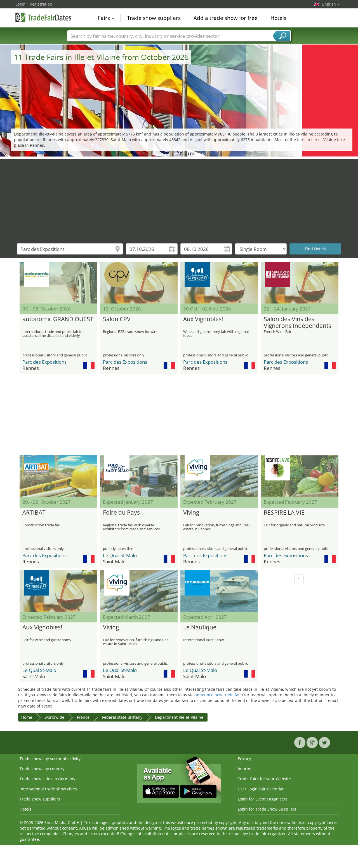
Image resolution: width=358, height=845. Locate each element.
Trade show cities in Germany (47, 778)
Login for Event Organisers (263, 799)
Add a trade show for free (226, 18)
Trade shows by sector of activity (50, 758)
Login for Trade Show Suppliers (267, 809)
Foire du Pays (121, 512)
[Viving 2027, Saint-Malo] (139, 591)
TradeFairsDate (43, 17)
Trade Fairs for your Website (264, 778)
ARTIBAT (34, 512)
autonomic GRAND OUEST (57, 319)
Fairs (104, 18)
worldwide (54, 717)
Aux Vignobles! (203, 319)
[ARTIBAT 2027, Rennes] (58, 476)
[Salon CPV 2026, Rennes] (139, 283)
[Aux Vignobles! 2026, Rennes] (219, 283)
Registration (41, 4)
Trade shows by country (42, 768)
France (83, 717)
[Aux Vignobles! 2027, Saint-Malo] (58, 591)
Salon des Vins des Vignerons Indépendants (297, 323)
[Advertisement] (179, 198)
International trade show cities (48, 789)
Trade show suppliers (154, 18)
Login (20, 4)
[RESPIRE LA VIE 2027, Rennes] (300, 476)
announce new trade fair (218, 694)
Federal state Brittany (122, 717)
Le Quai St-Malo (120, 555)
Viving (191, 512)
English (329, 4)
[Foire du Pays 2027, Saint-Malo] (139, 476)
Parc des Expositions (44, 362)
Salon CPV (117, 319)
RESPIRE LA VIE (284, 512)
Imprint (245, 768)
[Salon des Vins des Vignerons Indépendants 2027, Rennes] (300, 283)
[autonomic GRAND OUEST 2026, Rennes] (58, 283)
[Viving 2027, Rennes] (219, 476)
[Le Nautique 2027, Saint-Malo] (219, 591)
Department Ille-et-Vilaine (179, 717)
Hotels (278, 18)
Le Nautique (199, 627)
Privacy (244, 758)
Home (26, 717)
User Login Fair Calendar (261, 789)
